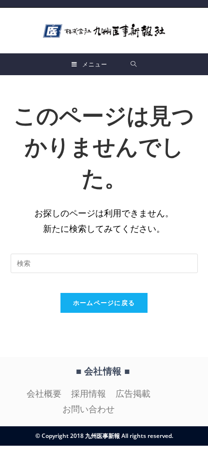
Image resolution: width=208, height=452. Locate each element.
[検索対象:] (134, 64)
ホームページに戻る (104, 302)
